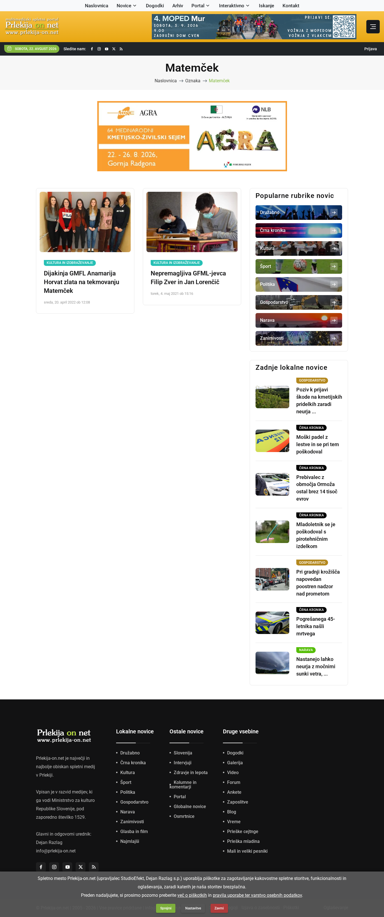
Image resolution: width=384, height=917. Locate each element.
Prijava (370, 49)
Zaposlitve (237, 802)
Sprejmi (165, 908)
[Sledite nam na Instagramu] (99, 49)
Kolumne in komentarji (183, 785)
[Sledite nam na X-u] (114, 49)
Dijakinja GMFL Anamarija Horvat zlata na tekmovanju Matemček (81, 282)
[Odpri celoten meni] (373, 26)
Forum (233, 782)
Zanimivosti (132, 821)
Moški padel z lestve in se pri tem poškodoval (317, 444)
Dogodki (155, 5)
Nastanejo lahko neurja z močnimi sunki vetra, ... (315, 666)
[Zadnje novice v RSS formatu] (121, 49)
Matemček (219, 80)
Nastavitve (193, 908)
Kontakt (291, 5)
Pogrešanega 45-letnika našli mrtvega (315, 626)
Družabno (130, 753)
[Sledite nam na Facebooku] (92, 49)
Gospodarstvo (134, 802)
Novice (124, 5)
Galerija (235, 762)
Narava (127, 812)
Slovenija (183, 753)
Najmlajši (129, 841)
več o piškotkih (192, 895)
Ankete (234, 792)
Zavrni (219, 908)
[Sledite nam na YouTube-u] (107, 49)
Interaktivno (231, 5)
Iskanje (266, 5)
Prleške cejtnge (242, 831)
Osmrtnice (184, 816)
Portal (197, 5)
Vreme (234, 821)
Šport (125, 782)
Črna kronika (133, 762)
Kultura (127, 772)
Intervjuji (182, 762)
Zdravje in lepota (191, 772)
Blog (231, 812)
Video (233, 772)
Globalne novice (190, 806)
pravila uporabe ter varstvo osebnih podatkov (257, 895)
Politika (127, 792)
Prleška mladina (243, 841)
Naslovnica (96, 5)
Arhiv (177, 5)
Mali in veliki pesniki (247, 851)
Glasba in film (134, 831)
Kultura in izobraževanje (70, 263)
